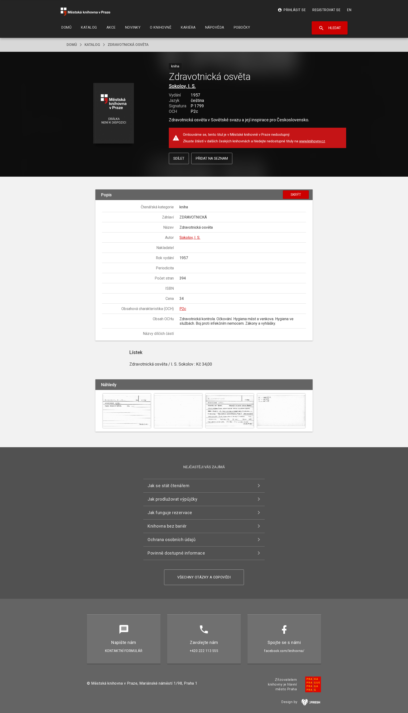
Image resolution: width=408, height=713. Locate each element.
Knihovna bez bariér (167, 526)
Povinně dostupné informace (176, 553)
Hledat (330, 28)
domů (72, 45)
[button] (113, 113)
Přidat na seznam (212, 158)
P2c (182, 308)
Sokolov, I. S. (182, 86)
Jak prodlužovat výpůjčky (172, 499)
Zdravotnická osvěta (128, 45)
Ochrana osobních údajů (172, 539)
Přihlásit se (292, 10)
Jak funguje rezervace (170, 512)
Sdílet (178, 158)
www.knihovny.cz (312, 141)
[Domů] (85, 12)
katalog (92, 45)
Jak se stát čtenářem (168, 485)
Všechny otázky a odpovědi (204, 577)
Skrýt (296, 195)
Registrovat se (326, 10)
